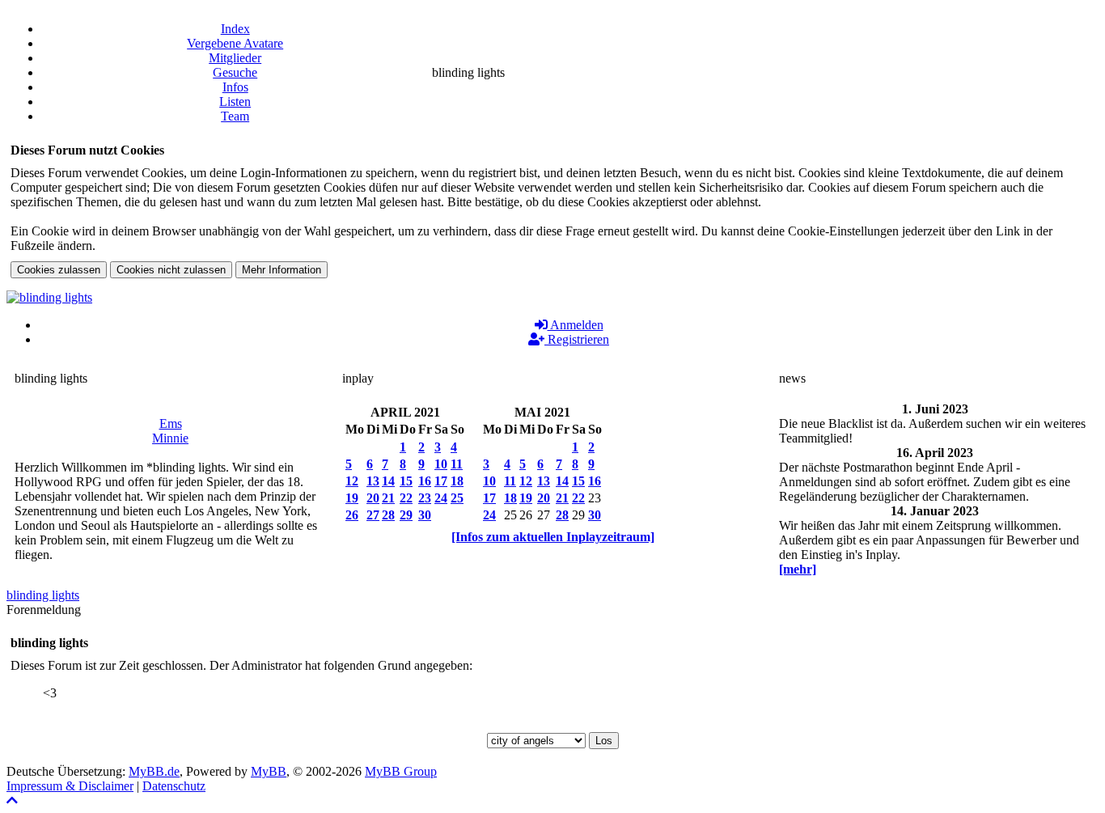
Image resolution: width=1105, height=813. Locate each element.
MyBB (268, 771)
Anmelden (575, 325)
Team (235, 116)
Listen (235, 101)
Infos (235, 87)
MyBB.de (154, 771)
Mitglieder (235, 58)
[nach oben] (12, 800)
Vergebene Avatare (235, 43)
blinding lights (42, 595)
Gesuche (235, 72)
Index (235, 29)
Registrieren (576, 339)
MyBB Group (401, 771)
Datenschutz (173, 786)
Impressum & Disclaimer (69, 786)
